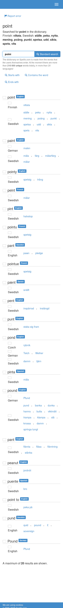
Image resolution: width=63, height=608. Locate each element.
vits (37, 130)
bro (25, 489)
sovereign (28, 531)
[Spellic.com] (9, 4)
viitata (26, 105)
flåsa (38, 446)
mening (27, 118)
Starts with (13, 75)
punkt (54, 118)
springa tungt (30, 429)
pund (26, 405)
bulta (39, 411)
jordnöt (27, 470)
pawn (26, 253)
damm (26, 361)
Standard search (48, 54)
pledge (39, 253)
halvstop (28, 216)
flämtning (52, 446)
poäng (41, 118)
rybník (26, 345)
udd (39, 124)
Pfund (26, 398)
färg (37, 155)
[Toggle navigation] (56, 4)
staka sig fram (31, 326)
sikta (49, 124)
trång (40, 179)
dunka (51, 405)
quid (25, 525)
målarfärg (50, 155)
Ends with (13, 82)
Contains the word (37, 75)
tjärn (38, 361)
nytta (49, 112)
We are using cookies (13, 604)
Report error (14, 16)
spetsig (27, 179)
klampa (41, 417)
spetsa (27, 124)
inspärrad (28, 308)
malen (26, 148)
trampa (27, 417)
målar (26, 161)
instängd (44, 308)
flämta (26, 446)
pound (37, 525)
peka (38, 112)
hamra (27, 411)
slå (52, 417)
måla (26, 155)
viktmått (52, 411)
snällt (26, 290)
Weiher (39, 353)
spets (26, 130)
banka (38, 405)
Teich (26, 353)
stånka (28, 452)
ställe (26, 112)
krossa (27, 423)
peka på (27, 507)
